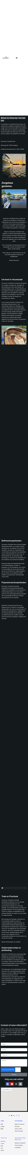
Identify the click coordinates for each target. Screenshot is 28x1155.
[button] (16, 57)
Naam (2, 1041)
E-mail (2, 1047)
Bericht (2, 1058)
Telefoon (3, 1052)
